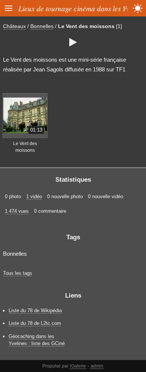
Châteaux (14, 26)
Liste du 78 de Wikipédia (35, 310)
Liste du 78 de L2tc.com (35, 323)
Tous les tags (17, 273)
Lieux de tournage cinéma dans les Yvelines (82, 8)
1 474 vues (17, 211)
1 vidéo (34, 196)
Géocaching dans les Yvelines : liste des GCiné (37, 339)
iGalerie (78, 366)
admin (97, 366)
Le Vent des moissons (86, 26)
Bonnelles (42, 26)
